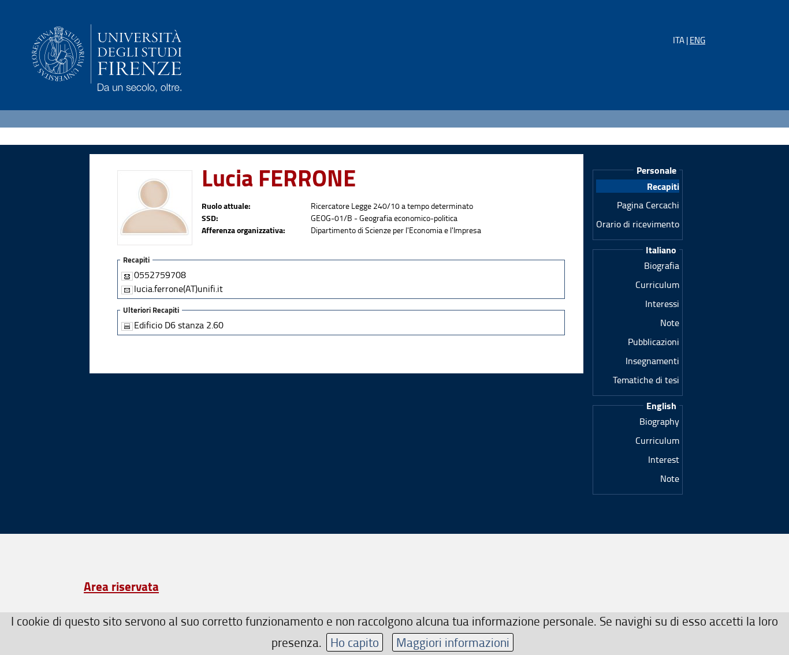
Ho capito (354, 642)
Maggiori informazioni (452, 642)
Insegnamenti (652, 360)
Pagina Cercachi (648, 205)
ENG (697, 40)
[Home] (106, 56)
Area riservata (121, 586)
